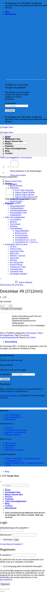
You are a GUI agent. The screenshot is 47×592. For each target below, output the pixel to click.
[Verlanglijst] (1, 278)
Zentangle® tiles (12, 139)
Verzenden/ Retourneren (16, 430)
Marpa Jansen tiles (14, 141)
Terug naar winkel (18, 175)
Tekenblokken (16, 229)
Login (16, 540)
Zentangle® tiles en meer (16, 244)
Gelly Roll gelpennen (19, 199)
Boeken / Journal (17, 256)
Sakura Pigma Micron (24, 195)
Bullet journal (21, 233)
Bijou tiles (14, 253)
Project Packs (16, 265)
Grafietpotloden (17, 208)
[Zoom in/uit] (1, 589)
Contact (9, 153)
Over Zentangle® (12, 415)
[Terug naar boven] (1, 481)
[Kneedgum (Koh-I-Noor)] (11, 173)
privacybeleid (6, 580)
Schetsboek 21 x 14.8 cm (26, 242)
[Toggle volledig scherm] (4, 589)
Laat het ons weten (8, 395)
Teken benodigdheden (15, 148)
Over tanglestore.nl (13, 417)
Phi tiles (13, 260)
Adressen (9, 448)
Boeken (13, 222)
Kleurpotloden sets (18, 213)
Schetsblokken (21, 238)
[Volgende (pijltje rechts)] (4, 591)
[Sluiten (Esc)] (9, 589)
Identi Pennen (16, 201)
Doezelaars (26, 158)
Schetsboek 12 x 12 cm (25, 240)
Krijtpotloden (15, 215)
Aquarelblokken (22, 231)
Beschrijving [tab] (11, 342)
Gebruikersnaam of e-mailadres (14, 528)
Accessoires (15, 220)
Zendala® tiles (16, 271)
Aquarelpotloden (17, 206)
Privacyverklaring (12, 435)
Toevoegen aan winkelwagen (11, 309)
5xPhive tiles (15, 249)
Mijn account (10, 443)
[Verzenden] (6, 488)
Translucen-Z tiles (18, 267)
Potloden (9, 146)
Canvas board (21, 235)
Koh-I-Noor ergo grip (24, 190)
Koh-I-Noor (31, 337)
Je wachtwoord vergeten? (11, 544)
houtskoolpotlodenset (9, 337)
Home (8, 137)
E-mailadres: (10, 103)
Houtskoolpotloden (18, 210)
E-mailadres (6, 555)
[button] (10, 14)
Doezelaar (24, 335)
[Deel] (6, 589)
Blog (7, 12)
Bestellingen (10, 445)
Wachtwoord (6, 535)
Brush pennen (16, 186)
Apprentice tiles (17, 251)
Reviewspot (10, 419)
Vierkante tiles (16, 269)
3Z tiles (13, 247)
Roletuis (13, 226)
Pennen (8, 144)
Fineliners (14, 188)
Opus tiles (14, 258)
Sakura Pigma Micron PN (26, 197)
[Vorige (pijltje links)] (1, 591)
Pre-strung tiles (16, 262)
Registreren (5, 584)
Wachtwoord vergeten (14, 450)
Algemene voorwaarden (15, 432)
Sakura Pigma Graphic (25, 192)
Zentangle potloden (18, 274)
